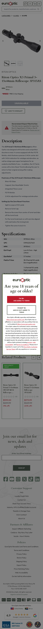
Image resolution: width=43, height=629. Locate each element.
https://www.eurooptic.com (15, 320)
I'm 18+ (21, 299)
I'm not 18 (21, 310)
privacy (29, 342)
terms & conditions (23, 345)
